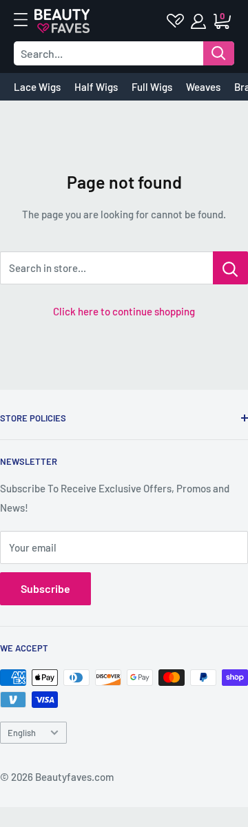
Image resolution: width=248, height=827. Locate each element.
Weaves (203, 87)
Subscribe (45, 588)
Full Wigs (152, 87)
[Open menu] (27, 20)
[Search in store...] (230, 267)
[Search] (218, 53)
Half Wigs (96, 87)
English (22, 732)
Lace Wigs (37, 87)
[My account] (199, 21)
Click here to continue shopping (124, 311)
